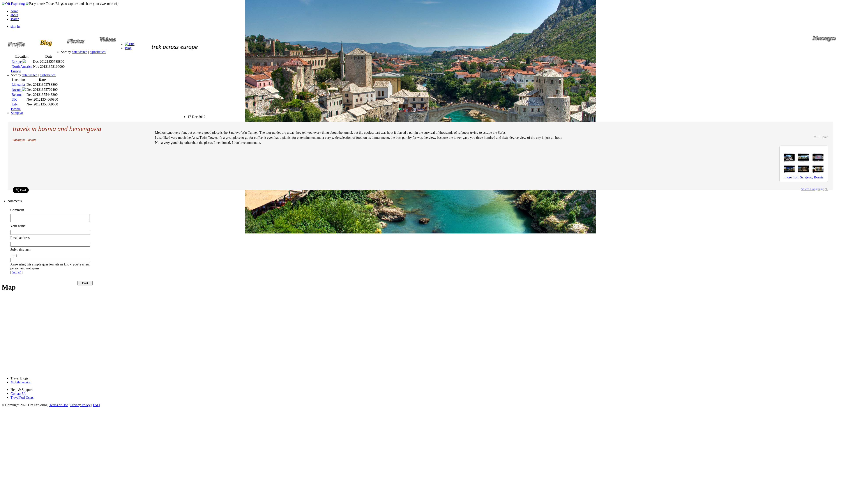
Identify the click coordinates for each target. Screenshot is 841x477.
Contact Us (18, 393)
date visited (79, 52)
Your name (17, 226)
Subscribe (191, 115)
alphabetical (98, 52)
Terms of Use (58, 405)
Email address (20, 238)
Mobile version (21, 382)
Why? (16, 272)
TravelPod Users (22, 397)
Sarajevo (17, 113)
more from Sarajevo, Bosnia (804, 177)
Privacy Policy (80, 405)
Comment (17, 210)
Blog (128, 48)
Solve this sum (20, 249)
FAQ (96, 405)
